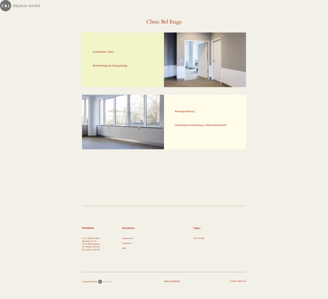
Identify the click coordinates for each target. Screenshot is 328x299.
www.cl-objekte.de (172, 281)
